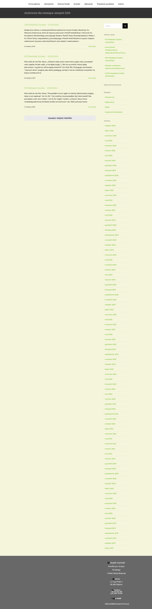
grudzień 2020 (110, 464)
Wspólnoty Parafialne (113, 112)
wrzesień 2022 (110, 359)
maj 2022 (108, 379)
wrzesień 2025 (110, 180)
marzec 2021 (110, 449)
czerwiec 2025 (110, 195)
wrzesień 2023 (110, 300)
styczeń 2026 (110, 160)
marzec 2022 (110, 389)
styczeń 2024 (110, 280)
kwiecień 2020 (110, 503)
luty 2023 (108, 334)
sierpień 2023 (110, 305)
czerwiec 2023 (110, 315)
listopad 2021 (110, 409)
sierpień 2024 (110, 245)
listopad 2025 (110, 170)
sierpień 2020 (110, 483)
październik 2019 (111, 533)
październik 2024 (112, 235)
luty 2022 (108, 394)
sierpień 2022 (110, 364)
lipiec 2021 (109, 429)
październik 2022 (111, 354)
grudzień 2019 (110, 523)
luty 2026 (108, 155)
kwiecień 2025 (110, 205)
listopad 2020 (110, 469)
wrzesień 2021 (110, 419)
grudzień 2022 (110, 344)
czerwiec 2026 (110, 136)
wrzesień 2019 (110, 538)
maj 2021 (108, 439)
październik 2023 (111, 295)
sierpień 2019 (110, 543)
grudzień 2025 (110, 165)
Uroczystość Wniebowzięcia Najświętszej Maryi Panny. (115, 50)
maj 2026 (108, 141)
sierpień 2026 (110, 126)
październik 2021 (111, 414)
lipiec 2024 (109, 250)
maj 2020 (109, 498)
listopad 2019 (110, 528)
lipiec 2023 (109, 310)
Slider (107, 107)
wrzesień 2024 (110, 240)
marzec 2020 (110, 508)
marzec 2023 (110, 329)
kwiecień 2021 (110, 444)
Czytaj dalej (92, 46)
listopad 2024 (110, 230)
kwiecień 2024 (110, 265)
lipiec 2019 (109, 548)
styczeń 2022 (110, 399)
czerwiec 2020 (111, 493)
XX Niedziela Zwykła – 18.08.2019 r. (41, 88)
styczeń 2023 (110, 339)
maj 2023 (108, 319)
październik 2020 (112, 474)
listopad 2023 (110, 290)
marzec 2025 (110, 210)
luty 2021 (108, 454)
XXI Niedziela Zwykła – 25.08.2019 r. (41, 56)
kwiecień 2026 (110, 146)
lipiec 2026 (109, 131)
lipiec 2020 (109, 488)
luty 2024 (109, 275)
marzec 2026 (110, 151)
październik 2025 (111, 175)
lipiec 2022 (109, 369)
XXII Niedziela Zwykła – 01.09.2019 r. (41, 24)
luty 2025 (108, 215)
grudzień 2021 (110, 404)
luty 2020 (109, 513)
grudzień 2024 (110, 225)
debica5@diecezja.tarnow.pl (117, 604)
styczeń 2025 (110, 220)
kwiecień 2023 (110, 324)
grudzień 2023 (110, 285)
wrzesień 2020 (110, 478)
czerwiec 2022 (110, 374)
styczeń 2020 (110, 518)
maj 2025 (108, 200)
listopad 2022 (110, 349)
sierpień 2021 (110, 424)
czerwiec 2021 (110, 434)
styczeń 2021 (110, 459)
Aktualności (110, 97)
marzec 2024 (110, 270)
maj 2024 (109, 260)
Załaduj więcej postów (60, 118)
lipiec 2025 (109, 190)
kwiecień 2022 (110, 384)
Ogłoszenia (109, 102)
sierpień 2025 (110, 185)
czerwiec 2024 (111, 255)
